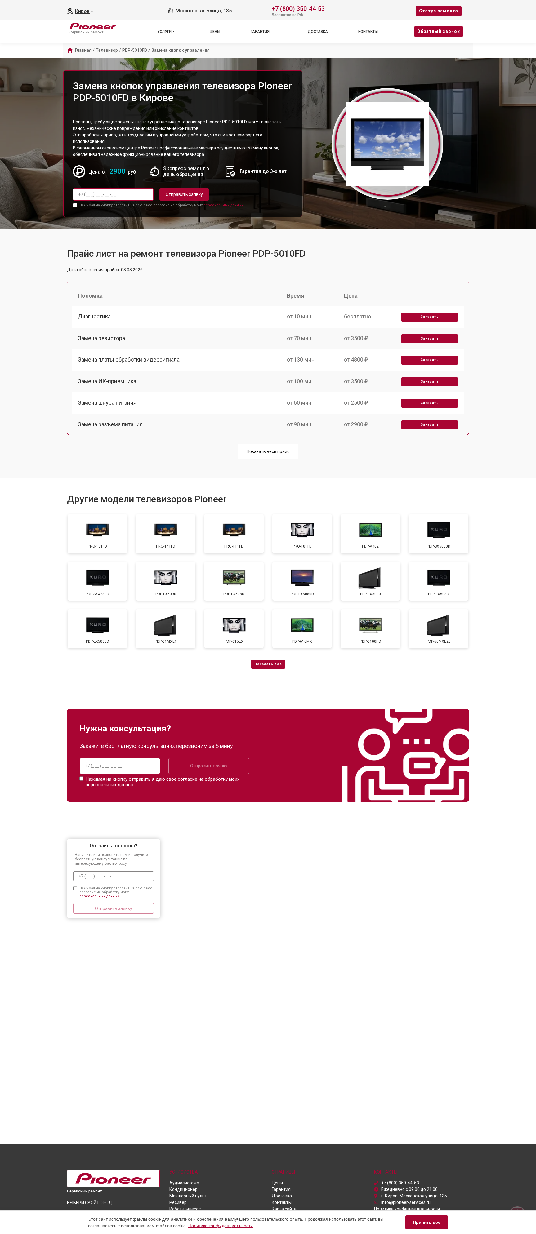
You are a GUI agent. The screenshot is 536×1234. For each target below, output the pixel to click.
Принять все (426, 1222)
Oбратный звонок (438, 31)
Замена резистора (101, 338)
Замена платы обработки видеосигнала (129, 359)
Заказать (430, 317)
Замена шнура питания (107, 402)
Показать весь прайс (268, 451)
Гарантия (260, 31)
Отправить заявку (184, 194)
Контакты (368, 31)
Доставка (318, 31)
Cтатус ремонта (438, 10)
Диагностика (94, 316)
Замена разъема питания (110, 424)
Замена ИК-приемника (107, 381)
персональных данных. (223, 205)
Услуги (164, 31)
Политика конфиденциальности (220, 1225)
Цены (215, 31)
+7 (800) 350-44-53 (298, 8)
